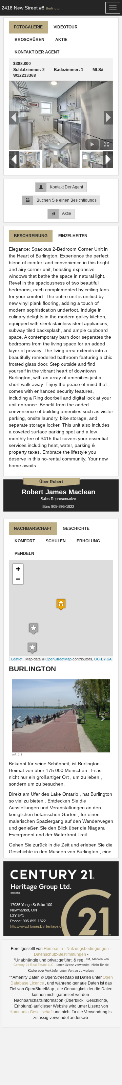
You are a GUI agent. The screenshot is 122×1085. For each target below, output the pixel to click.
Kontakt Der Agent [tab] (37, 52)
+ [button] (18, 569)
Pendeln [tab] (24, 553)
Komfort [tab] (25, 541)
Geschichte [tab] (76, 528)
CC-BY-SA (102, 658)
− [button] (18, 579)
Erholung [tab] (88, 541)
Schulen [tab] (56, 541)
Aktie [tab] (61, 39)
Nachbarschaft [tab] (33, 528)
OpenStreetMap (58, 658)
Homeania (53, 948)
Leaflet (16, 658)
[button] (19, 718)
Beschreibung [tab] (30, 235)
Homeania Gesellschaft (31, 1012)
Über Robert (51, 481)
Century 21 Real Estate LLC (34, 965)
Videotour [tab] (66, 27)
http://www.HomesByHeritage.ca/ (37, 926)
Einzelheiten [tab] (72, 235)
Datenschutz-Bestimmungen (60, 954)
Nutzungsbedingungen (87, 948)
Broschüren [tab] (29, 39)
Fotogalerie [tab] (28, 27)
